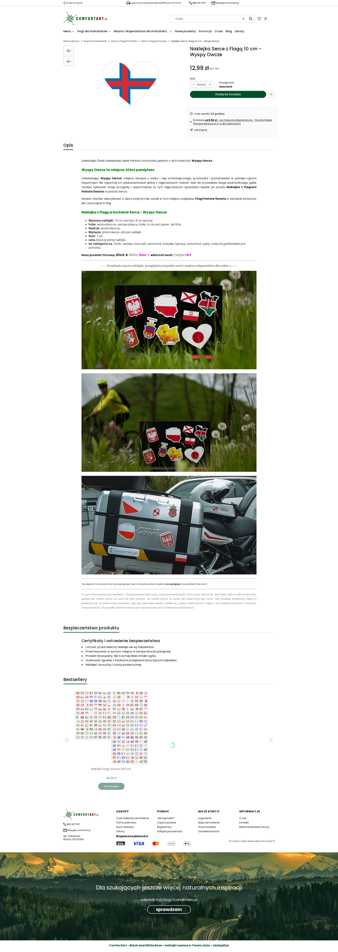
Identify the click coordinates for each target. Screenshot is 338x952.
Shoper (268, 841)
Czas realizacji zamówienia (132, 818)
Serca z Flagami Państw (124, 41)
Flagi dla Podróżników (95, 41)
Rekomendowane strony (254, 827)
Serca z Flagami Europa (154, 41)
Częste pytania (166, 822)
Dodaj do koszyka (228, 94)
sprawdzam (169, 909)
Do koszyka (111, 786)
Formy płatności (126, 822)
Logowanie (204, 818)
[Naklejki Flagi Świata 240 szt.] (111, 728)
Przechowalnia (207, 827)
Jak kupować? (165, 818)
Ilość (192, 78)
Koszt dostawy (125, 827)
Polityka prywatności (169, 831)
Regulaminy (164, 827)
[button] (251, 19)
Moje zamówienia (209, 822)
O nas (242, 818)
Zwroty (120, 831)
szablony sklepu (239, 841)
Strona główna (71, 41)
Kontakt (244, 822)
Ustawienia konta (208, 831)
